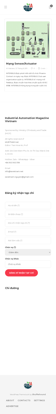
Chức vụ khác (12, 259)
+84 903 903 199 (12, 162)
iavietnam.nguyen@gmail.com (19, 177)
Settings (39, 400)
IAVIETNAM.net (12, 142)
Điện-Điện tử (15, 53)
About (10, 400)
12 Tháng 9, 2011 (21, 68)
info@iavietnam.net (14, 171)
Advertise (12, 406)
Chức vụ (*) (10, 247)
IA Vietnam (10, 68)
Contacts (24, 400)
